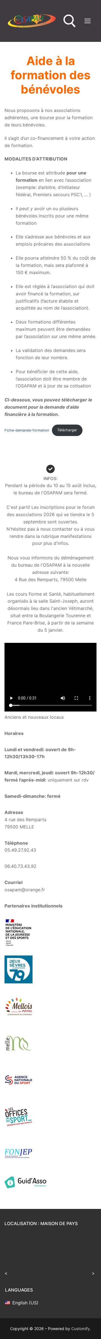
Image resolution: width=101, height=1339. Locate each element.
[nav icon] (88, 21)
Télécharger (67, 430)
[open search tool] (69, 21)
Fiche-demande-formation (26, 430)
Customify (80, 1328)
